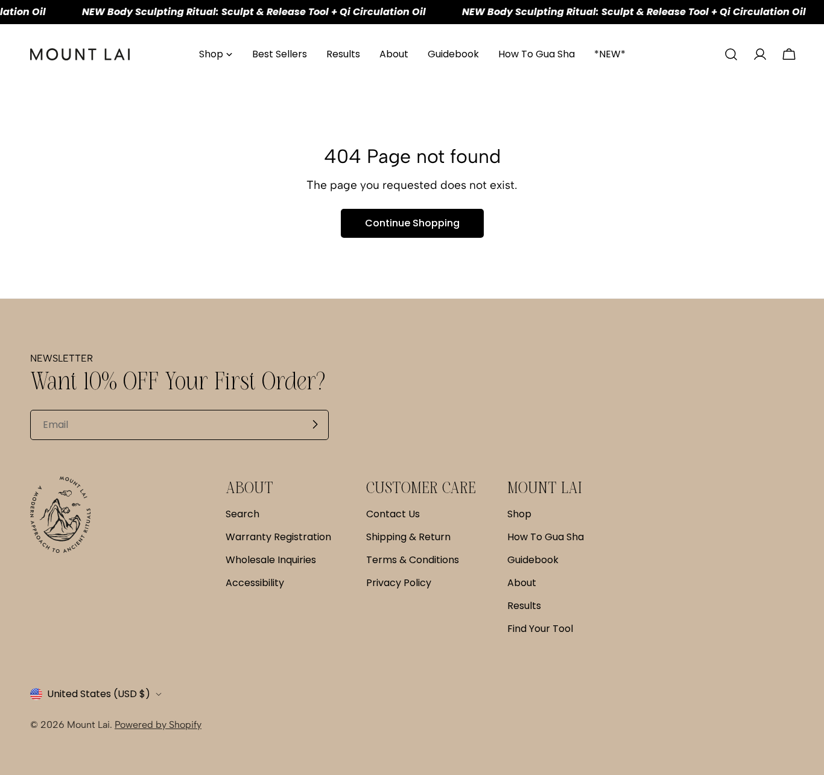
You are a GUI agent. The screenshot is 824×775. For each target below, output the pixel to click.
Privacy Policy (398, 583)
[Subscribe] (315, 424)
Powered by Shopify (158, 724)
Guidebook (533, 560)
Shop (519, 514)
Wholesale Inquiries (271, 560)
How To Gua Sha (545, 537)
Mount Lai (88, 724)
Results (524, 606)
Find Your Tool (540, 629)
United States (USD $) (98, 694)
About (521, 583)
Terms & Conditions (412, 560)
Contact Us (393, 514)
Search (242, 514)
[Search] (731, 54)
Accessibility (255, 583)
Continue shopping (412, 223)
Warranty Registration (278, 537)
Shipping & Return (408, 537)
